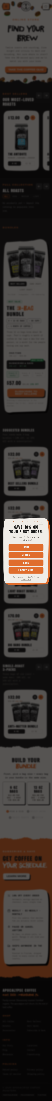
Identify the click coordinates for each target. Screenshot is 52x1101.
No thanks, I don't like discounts (26, 578)
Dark (26, 562)
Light (26, 547)
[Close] (41, 522)
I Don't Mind (25, 570)
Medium (26, 555)
